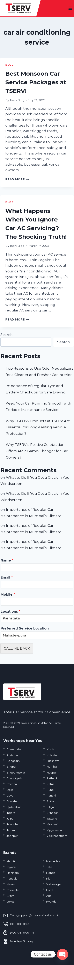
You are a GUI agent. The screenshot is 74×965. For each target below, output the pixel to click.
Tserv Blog (17, 100)
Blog (9, 64)
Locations (10, 611)
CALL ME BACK (17, 648)
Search (6, 335)
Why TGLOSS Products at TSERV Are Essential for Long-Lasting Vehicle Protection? (38, 427)
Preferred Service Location (25, 628)
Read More (17, 179)
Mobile (8, 594)
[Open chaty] (62, 954)
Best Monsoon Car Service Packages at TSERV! (35, 82)
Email (7, 577)
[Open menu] (70, 8)
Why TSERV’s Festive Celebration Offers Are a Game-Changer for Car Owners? (37, 451)
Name (7, 560)
